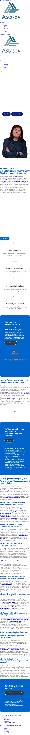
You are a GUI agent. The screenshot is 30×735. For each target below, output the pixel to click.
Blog (5, 30)
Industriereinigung (22, 619)
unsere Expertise (7, 392)
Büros (17, 512)
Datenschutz (7, 719)
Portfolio (6, 28)
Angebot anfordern (5, 34)
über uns (6, 27)
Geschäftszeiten (12, 629)
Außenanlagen (11, 398)
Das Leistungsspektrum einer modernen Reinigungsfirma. (9, 232)
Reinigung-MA (4, 715)
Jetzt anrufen (17, 114)
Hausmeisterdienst (20, 181)
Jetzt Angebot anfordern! (14, 693)
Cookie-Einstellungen (9, 722)
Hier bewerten (11, 343)
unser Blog (4, 187)
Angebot (2, 539)
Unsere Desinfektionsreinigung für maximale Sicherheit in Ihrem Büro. (15, 204)
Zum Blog (5, 238)
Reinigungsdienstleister (12, 497)
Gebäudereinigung (5, 181)
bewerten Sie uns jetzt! (17, 338)
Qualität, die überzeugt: (6, 220)
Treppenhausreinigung (15, 621)
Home (5, 25)
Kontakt (6, 31)
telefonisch (12, 602)
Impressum (6, 721)
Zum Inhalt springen (5, 0)
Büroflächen (10, 397)
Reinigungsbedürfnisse (7, 608)
